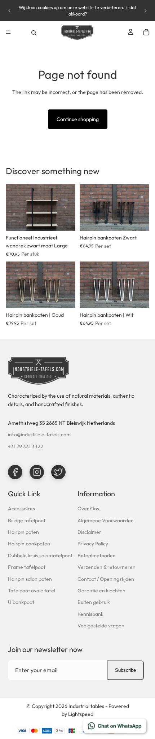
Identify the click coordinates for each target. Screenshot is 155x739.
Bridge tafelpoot (26, 520)
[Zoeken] (34, 32)
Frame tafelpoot (26, 567)
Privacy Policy (93, 543)
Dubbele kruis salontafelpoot (40, 555)
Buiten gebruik (94, 602)
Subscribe (125, 670)
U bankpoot (21, 602)
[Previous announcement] (9, 11)
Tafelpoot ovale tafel (31, 590)
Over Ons (88, 508)
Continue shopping (78, 119)
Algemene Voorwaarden (106, 520)
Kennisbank (90, 614)
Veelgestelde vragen (101, 625)
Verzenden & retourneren (107, 567)
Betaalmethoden (97, 555)
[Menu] (8, 32)
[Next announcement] (145, 11)
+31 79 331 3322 (25, 446)
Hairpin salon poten (30, 579)
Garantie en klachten (101, 590)
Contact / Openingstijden (106, 579)
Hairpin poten (23, 532)
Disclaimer (89, 532)
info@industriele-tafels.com (39, 434)
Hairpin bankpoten (29, 543)
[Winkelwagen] (146, 32)
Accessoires (21, 508)
